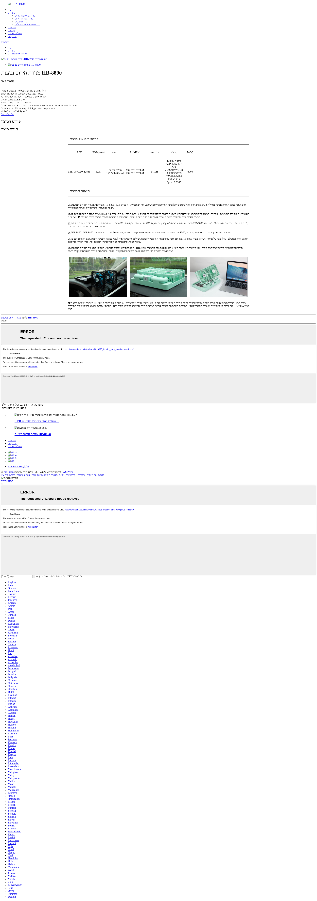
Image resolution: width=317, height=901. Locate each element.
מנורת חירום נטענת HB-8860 (19, 317)
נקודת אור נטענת (67, 475)
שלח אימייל (7, 481)
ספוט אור (31, 475)
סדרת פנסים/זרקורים (25, 15)
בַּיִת (10, 9)
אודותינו (12, 27)
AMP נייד (68, 472)
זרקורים (81, 475)
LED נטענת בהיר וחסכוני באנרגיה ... (37, 421)
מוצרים (11, 12)
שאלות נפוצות (15, 33)
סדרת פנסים (21, 21)
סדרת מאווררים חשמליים (27, 24)
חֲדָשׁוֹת (11, 30)
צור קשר (12, 36)
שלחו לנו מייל (7, 114)
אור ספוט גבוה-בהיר (15, 475)
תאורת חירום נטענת (47, 475)
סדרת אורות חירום (24, 18)
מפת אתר (9, 472)
